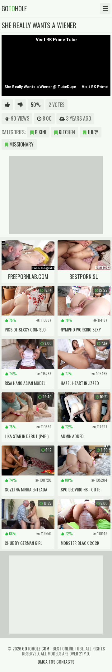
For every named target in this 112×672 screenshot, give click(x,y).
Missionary (21, 144)
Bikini (40, 132)
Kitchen (66, 132)
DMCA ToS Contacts (56, 661)
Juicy (92, 132)
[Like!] (7, 104)
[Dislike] (20, 104)
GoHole (14, 8)
